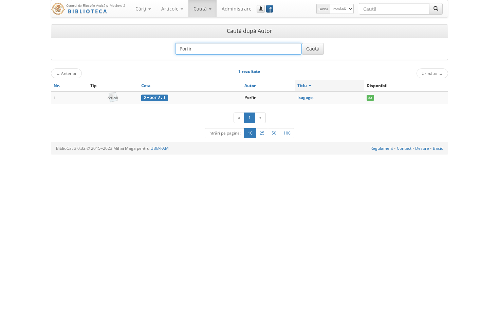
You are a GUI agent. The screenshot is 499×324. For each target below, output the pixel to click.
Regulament (381, 148)
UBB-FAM (159, 148)
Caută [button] (200, 8)
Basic (438, 148)
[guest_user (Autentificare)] (261, 9)
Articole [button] (170, 8)
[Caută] (436, 9)
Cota (145, 85)
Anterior (66, 73)
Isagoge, (305, 97)
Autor (250, 85)
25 (262, 133)
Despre (422, 148)
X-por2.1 (155, 97)
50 (274, 133)
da (370, 98)
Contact (404, 148)
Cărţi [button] (141, 8)
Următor (432, 73)
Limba (323, 8)
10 (250, 133)
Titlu (302, 85)
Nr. (57, 85)
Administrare (237, 8)
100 (287, 133)
